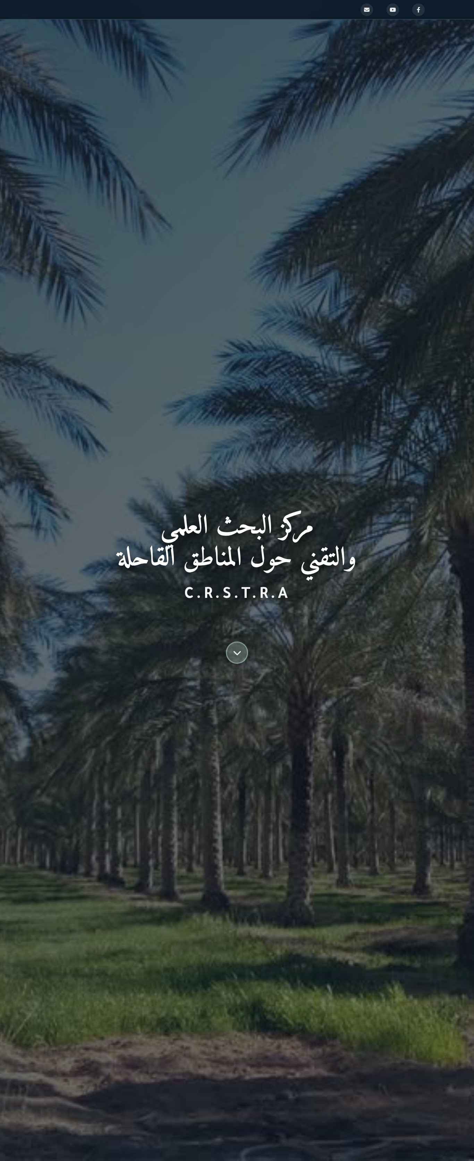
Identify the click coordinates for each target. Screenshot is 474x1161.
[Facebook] (418, 9)
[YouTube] (393, 9)
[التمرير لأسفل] (237, 649)
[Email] (367, 9)
